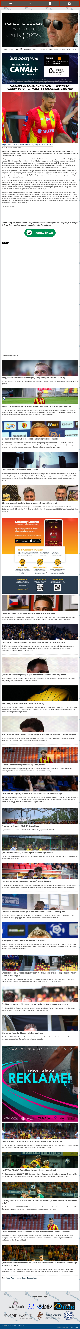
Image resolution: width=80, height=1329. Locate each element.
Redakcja (21, 1325)
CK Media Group (73, 1327)
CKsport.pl (15, 1325)
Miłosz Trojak (10, 1278)
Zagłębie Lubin (32, 1278)
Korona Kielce (21, 1278)
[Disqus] (40, 270)
